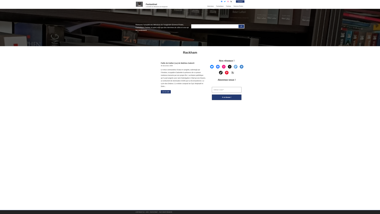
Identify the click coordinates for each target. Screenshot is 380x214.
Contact (240, 1)
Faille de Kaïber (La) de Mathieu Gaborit (177, 63)
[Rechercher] (241, 26)
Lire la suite (165, 92)
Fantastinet (151, 4)
